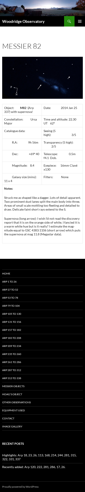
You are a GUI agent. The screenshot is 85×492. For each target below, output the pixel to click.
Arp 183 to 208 (11, 338)
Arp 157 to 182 (11, 329)
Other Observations (16, 402)
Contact (8, 418)
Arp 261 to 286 (11, 362)
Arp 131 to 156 (11, 321)
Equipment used (13, 410)
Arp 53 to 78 (10, 297)
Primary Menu (80, 21)
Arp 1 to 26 (9, 281)
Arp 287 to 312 (11, 370)
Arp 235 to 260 (11, 354)
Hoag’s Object (12, 394)
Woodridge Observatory (23, 21)
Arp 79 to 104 (11, 305)
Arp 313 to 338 (11, 378)
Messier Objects (13, 386)
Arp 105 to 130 (11, 313)
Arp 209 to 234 (11, 346)
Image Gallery (12, 426)
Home (6, 273)
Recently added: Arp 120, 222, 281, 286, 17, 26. (33, 467)
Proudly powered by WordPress (20, 486)
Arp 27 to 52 (10, 289)
